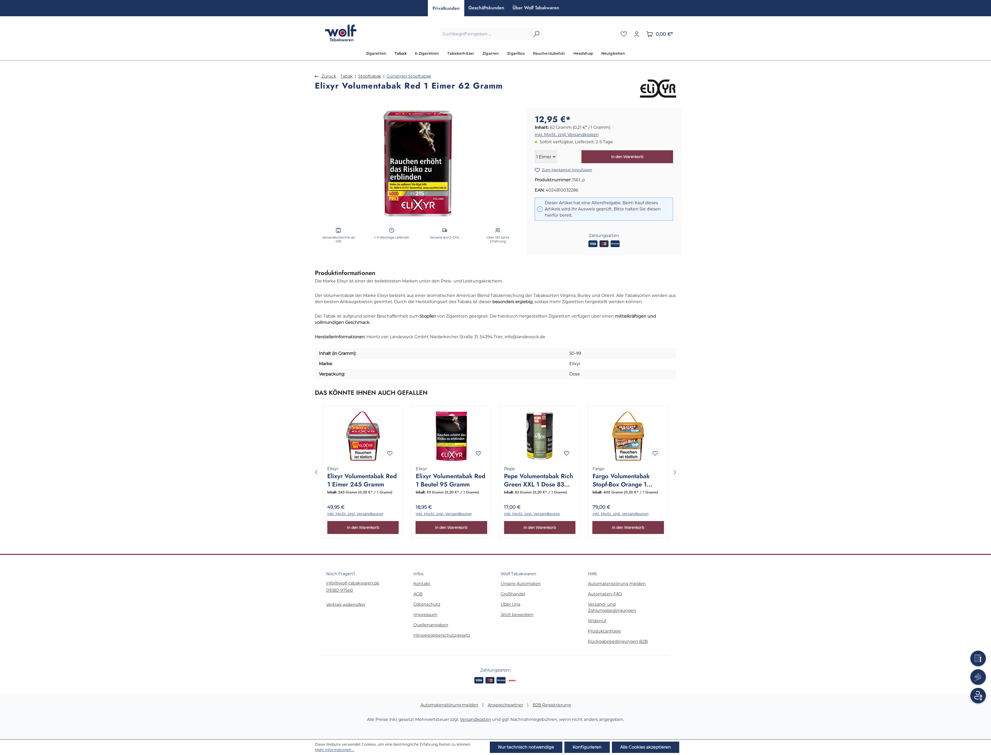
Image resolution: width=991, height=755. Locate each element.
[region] (418, 163)
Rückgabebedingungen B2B (618, 641)
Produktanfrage (604, 631)
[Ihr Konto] (636, 34)
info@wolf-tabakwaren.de (352, 583)
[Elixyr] (658, 89)
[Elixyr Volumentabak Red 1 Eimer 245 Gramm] (363, 436)
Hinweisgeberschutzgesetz (441, 635)
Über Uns (510, 604)
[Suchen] (536, 34)
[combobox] (484, 34)
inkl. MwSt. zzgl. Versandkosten (567, 134)
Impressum (425, 614)
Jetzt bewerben (517, 614)
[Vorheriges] (316, 472)
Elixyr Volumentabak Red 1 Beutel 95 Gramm (450, 480)
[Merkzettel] (623, 34)
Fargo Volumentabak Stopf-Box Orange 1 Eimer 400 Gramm (621, 480)
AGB (417, 594)
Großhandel (513, 594)
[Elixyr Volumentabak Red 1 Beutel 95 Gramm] (451, 436)
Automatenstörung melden (617, 583)
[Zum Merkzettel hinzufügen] (390, 453)
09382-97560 (339, 590)
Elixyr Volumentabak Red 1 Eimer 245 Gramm (362, 480)
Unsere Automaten (521, 583)
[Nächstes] (675, 472)
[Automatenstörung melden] (978, 658)
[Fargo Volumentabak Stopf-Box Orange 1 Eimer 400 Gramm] (628, 436)
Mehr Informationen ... (335, 750)
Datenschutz (426, 604)
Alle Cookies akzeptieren (645, 747)
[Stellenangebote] (978, 677)
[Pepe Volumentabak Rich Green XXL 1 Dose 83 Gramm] (540, 436)
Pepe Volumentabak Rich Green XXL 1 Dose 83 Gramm (538, 480)
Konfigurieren (587, 747)
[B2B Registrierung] (978, 695)
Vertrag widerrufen (345, 604)
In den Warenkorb (627, 156)
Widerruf (597, 620)
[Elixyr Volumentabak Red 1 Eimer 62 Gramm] (418, 163)
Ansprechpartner (505, 705)
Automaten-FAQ (605, 594)
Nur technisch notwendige (526, 747)
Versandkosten (475, 719)
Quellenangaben (430, 625)
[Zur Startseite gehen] (340, 33)
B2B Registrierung (552, 705)
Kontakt (421, 583)
